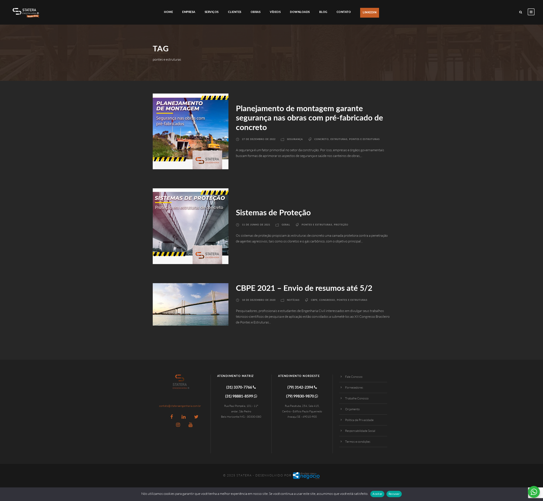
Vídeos (275, 12)
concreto (321, 139)
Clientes (234, 12)
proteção (341, 225)
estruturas (338, 139)
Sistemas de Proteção (273, 213)
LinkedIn (369, 12)
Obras (256, 12)
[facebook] (171, 417)
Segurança (295, 139)
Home (168, 12)
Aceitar (377, 493)
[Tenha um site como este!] (306, 475)
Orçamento (352, 409)
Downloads (300, 12)
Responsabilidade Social (360, 430)
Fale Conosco (353, 376)
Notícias (293, 300)
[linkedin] (184, 417)
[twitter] (196, 417)
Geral (286, 225)
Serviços (212, 12)
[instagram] (178, 424)
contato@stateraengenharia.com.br (180, 405)
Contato (344, 12)
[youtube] (191, 424)
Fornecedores (354, 387)
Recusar (394, 493)
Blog (323, 12)
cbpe (314, 300)
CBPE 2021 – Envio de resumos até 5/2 (304, 288)
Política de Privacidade (359, 420)
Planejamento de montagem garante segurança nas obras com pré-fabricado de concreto (309, 118)
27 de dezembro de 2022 (259, 139)
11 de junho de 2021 (256, 225)
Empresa (188, 12)
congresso (327, 300)
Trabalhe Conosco (357, 398)
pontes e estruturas (364, 139)
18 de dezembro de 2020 (259, 300)
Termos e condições (357, 441)
